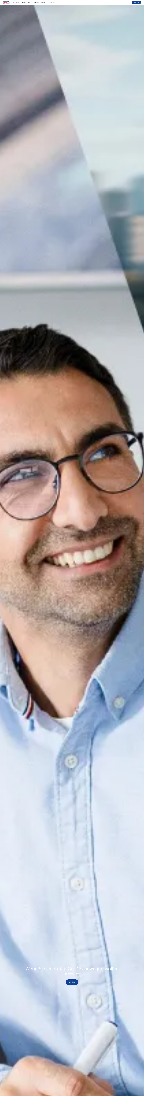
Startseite (15, 2)
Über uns (52, 2)
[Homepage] (6, 2)
